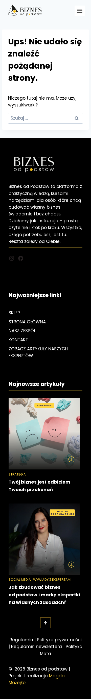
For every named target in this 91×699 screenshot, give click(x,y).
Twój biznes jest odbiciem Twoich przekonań (39, 486)
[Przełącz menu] (80, 11)
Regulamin (21, 640)
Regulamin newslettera (36, 647)
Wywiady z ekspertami (52, 579)
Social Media (20, 579)
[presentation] (44, 433)
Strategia (17, 474)
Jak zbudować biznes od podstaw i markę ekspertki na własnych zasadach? (44, 594)
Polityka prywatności (59, 640)
